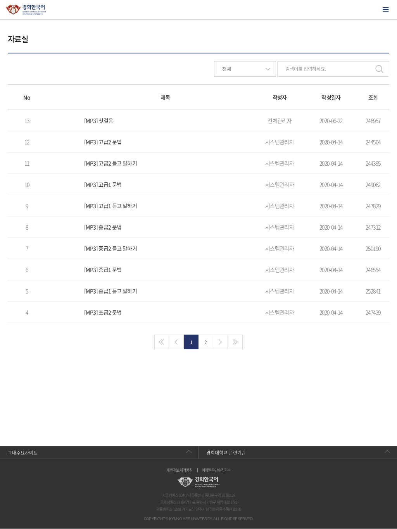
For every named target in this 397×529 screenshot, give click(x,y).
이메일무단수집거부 (216, 470)
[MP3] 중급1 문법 (102, 269)
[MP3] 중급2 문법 (102, 227)
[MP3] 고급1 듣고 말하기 (110, 205)
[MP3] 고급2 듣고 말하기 (110, 163)
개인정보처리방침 (179, 470)
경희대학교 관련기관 (226, 452)
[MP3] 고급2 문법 (102, 141)
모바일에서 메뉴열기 (385, 9)
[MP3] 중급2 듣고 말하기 (110, 248)
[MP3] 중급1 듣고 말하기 (110, 291)
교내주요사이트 (23, 452)
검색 (379, 69)
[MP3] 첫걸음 (98, 120)
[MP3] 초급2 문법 (102, 312)
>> (235, 342)
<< (161, 342)
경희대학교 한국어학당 (26, 10)
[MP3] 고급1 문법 (102, 184)
